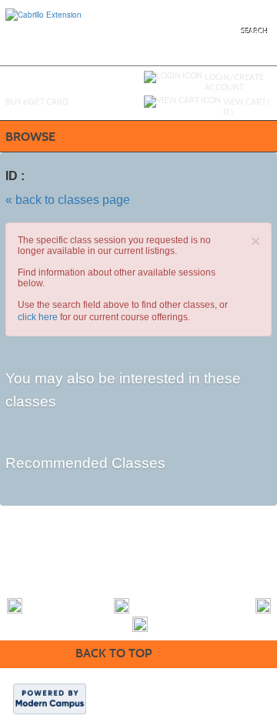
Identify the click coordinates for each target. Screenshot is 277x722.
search (255, 31)
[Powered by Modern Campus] (49, 698)
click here (38, 317)
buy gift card (36, 101)
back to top (113, 653)
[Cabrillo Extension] (43, 13)
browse (30, 136)
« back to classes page (67, 199)
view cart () (246, 106)
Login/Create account (234, 82)
